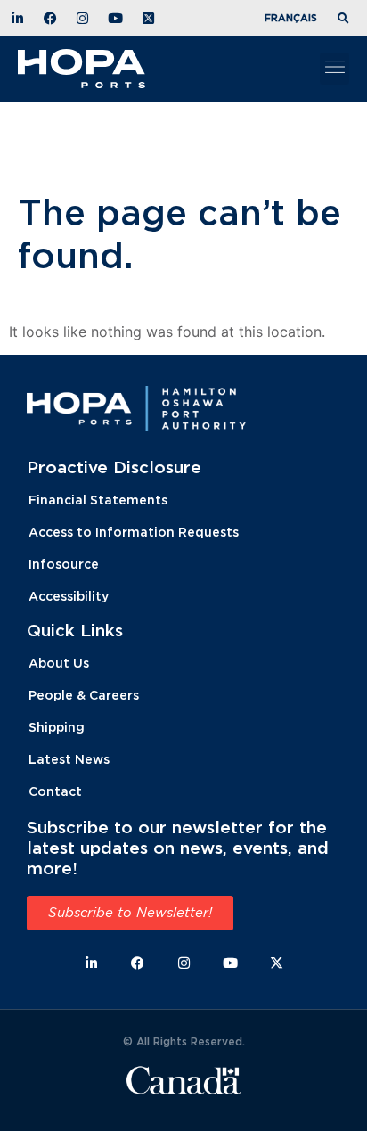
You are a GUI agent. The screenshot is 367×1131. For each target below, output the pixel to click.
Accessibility (69, 595)
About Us (59, 662)
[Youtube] (230, 963)
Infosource (64, 563)
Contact (55, 791)
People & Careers (84, 694)
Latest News (69, 759)
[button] (345, 19)
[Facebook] (137, 963)
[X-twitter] (276, 963)
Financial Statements (98, 499)
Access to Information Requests (134, 531)
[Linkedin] (91, 963)
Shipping (57, 727)
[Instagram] (184, 963)
